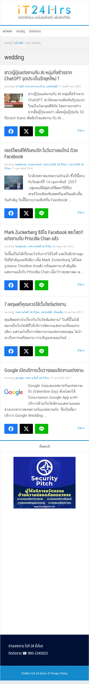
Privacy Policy (59, 673)
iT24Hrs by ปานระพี (44, 11)
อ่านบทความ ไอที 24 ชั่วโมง (25, 646)
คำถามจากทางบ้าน (35, 86)
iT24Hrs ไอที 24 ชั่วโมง (34, 673)
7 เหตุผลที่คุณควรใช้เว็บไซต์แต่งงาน (35, 304)
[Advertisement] (44, 540)
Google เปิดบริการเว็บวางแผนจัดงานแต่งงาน (44, 370)
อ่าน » (81, 130)
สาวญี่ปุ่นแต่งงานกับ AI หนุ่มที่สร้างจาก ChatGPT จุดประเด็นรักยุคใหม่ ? (38, 75)
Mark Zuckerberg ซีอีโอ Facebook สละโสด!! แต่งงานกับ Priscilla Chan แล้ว (43, 235)
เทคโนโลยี (51, 86)
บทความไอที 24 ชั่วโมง (55, 164)
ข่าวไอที (19, 86)
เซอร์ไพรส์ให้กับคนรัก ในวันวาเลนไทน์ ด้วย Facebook (41, 153)
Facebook (20, 164)
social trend (34, 164)
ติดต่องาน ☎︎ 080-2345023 (28, 653)
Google (19, 378)
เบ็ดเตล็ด (58, 312)
